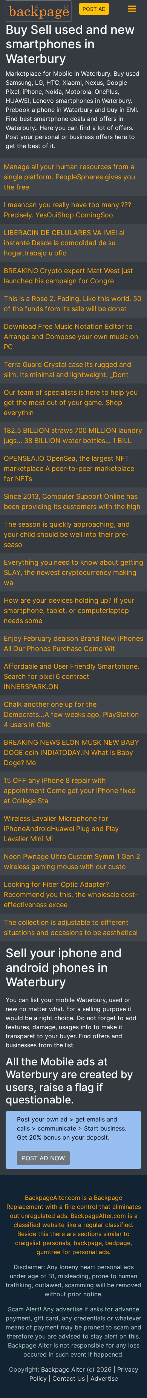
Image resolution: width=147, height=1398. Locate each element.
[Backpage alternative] (39, 10)
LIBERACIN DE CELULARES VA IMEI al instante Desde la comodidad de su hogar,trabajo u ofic (64, 243)
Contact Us (68, 1378)
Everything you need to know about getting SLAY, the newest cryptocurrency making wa (73, 572)
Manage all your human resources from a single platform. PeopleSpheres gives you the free (69, 177)
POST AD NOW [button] (43, 1158)
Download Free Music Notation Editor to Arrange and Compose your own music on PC (71, 336)
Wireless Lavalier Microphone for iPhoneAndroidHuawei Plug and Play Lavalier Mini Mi (61, 828)
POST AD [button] (94, 9)
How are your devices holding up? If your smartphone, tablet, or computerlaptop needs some (69, 610)
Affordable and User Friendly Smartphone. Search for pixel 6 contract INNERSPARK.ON (71, 676)
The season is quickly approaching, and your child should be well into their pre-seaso (67, 534)
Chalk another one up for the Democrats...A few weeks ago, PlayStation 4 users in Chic (71, 714)
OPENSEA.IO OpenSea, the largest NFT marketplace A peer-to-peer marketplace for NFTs (69, 468)
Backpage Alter (63, 1369)
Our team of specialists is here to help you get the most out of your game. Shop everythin (71, 402)
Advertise (104, 1378)
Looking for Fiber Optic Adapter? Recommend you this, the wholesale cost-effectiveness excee (71, 894)
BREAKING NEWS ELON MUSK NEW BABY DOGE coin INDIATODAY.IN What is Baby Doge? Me (71, 752)
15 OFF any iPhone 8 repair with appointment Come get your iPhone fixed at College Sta (70, 790)
